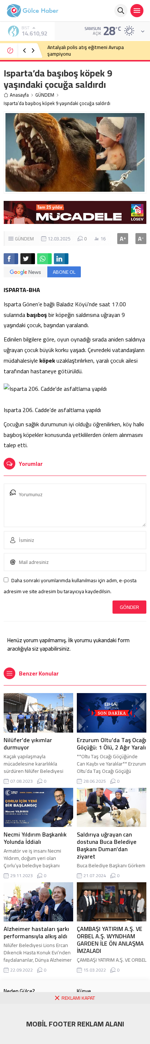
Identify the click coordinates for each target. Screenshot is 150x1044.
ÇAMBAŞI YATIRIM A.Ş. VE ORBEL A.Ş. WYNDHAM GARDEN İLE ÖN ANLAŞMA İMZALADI (110, 939)
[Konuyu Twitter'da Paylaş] (27, 258)
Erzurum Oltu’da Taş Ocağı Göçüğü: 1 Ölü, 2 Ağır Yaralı (111, 743)
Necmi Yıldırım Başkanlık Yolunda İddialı (35, 838)
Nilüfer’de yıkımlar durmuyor (28, 743)
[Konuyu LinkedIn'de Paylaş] (61, 258)
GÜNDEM (44, 95)
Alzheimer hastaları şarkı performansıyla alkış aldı (36, 932)
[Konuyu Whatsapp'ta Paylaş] (44, 258)
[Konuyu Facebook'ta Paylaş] (11, 258)
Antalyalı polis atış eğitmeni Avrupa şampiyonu (85, 50)
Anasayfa (19, 95)
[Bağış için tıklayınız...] (75, 220)
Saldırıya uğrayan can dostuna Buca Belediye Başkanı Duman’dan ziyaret (107, 845)
